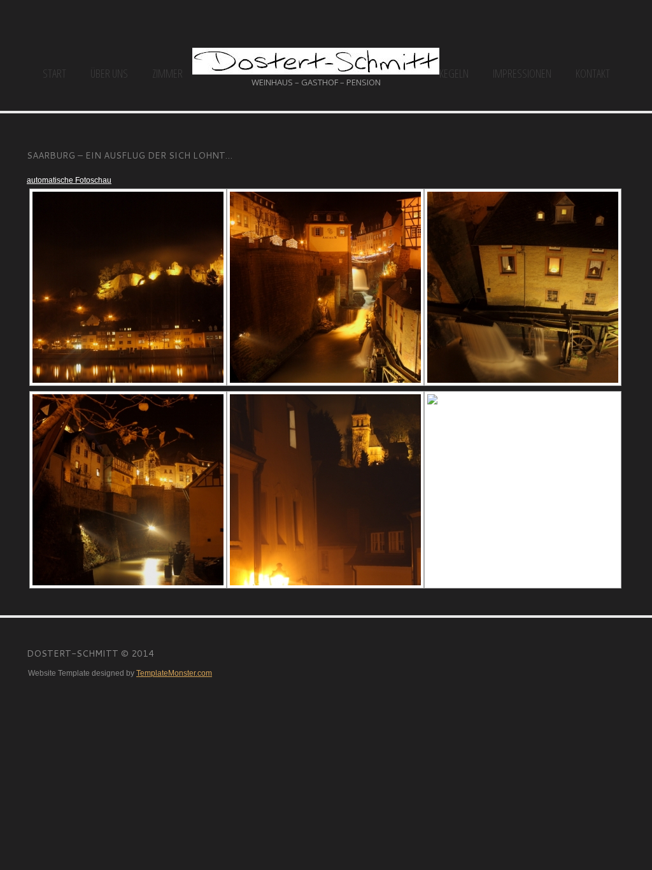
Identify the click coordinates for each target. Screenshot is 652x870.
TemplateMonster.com (174, 673)
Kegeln (454, 74)
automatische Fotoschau (69, 180)
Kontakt (593, 74)
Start (54, 74)
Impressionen (522, 74)
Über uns (109, 74)
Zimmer (167, 74)
